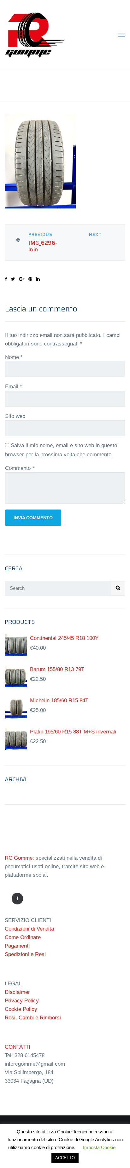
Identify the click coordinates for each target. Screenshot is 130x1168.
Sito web (15, 416)
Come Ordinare (23, 937)
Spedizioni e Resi (25, 954)
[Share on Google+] (22, 279)
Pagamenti (17, 946)
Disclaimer (17, 992)
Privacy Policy (22, 1001)
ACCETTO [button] (65, 1157)
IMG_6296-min (42, 246)
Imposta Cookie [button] (99, 1147)
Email (13, 387)
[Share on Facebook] (6, 279)
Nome (14, 357)
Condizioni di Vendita (29, 929)
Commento (19, 468)
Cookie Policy (21, 1009)
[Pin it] (30, 279)
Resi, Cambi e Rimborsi (33, 1018)
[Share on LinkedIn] (38, 279)
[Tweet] (13, 279)
